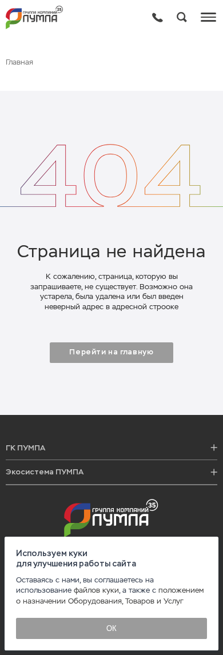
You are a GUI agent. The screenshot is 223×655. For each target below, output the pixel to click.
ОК (111, 628)
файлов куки (96, 590)
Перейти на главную (111, 352)
